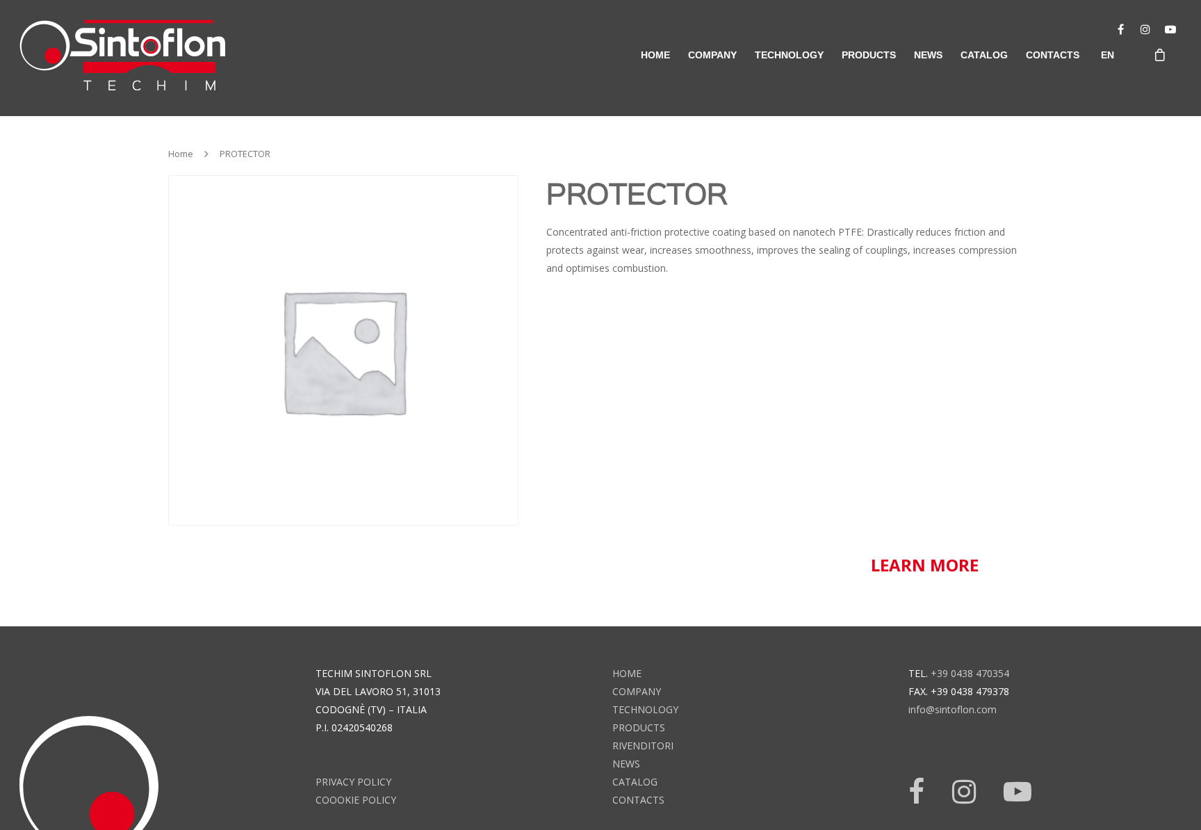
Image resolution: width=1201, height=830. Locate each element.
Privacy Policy (353, 781)
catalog (984, 54)
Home (180, 153)
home (655, 54)
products (638, 727)
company (712, 54)
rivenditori (642, 745)
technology (645, 709)
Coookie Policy (356, 799)
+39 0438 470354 (970, 673)
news (928, 54)
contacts (1052, 54)
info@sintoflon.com (952, 709)
